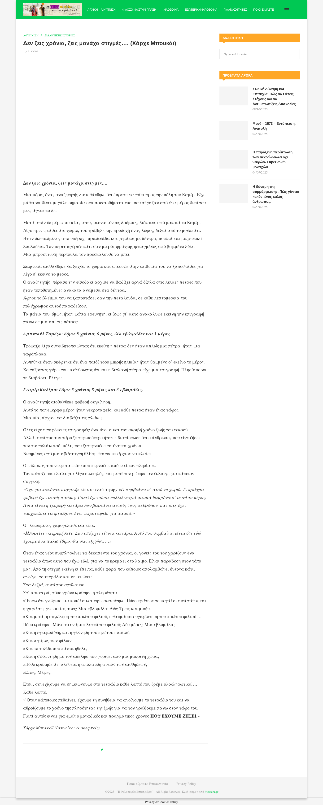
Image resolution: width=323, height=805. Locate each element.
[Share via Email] (126, 749)
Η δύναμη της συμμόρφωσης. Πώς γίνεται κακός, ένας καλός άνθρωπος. (276, 194)
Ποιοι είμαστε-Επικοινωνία (147, 783)
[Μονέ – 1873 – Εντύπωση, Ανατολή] (233, 130)
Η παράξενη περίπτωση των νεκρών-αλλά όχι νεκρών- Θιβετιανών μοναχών (272, 159)
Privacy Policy (186, 783)
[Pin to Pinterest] (117, 749)
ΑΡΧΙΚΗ (92, 9)
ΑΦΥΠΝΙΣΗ (108, 9)
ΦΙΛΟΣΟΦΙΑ (171, 9)
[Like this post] (105, 749)
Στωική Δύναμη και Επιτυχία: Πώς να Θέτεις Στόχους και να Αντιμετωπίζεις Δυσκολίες (274, 96)
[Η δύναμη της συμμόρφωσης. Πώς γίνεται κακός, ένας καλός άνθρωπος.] (233, 193)
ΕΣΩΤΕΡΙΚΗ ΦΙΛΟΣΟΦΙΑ (201, 9)
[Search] (297, 9)
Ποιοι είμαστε (263, 9)
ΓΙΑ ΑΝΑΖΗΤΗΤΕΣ (235, 9)
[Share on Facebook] (110, 749)
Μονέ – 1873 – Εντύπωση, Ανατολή (274, 125)
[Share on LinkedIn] (121, 749)
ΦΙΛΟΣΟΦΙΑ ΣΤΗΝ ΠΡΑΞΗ (139, 9)
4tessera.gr (211, 791)
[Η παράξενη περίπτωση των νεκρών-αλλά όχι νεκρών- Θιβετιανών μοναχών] (233, 159)
